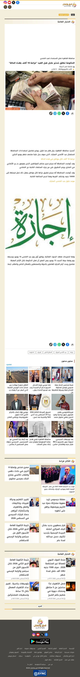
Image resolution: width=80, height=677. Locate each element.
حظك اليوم (48, 659)
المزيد (40, 606)
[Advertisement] (40, 40)
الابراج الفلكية (58, 659)
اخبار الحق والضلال (68, 656)
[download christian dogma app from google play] (40, 641)
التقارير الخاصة (52, 648)
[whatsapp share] (59, 113)
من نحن (50, 664)
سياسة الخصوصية (40, 664)
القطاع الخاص (48, 352)
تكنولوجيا (28, 656)
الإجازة (39, 352)
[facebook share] (67, 113)
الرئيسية (71, 648)
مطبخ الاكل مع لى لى (40, 656)
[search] (5, 7)
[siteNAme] (70, 5)
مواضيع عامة (38, 652)
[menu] (10, 7)
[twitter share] (63, 113)
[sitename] (40, 624)
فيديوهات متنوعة (30, 648)
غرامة (71, 352)
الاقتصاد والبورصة (26, 652)
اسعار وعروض (12, 656)
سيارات (20, 656)
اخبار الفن (19, 648)
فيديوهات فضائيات (55, 656)
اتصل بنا (29, 664)
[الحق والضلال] (73, 15)
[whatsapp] (50, 113)
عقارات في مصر (69, 659)
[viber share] (55, 113)
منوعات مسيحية (69, 652)
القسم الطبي (42, 648)
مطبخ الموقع (48, 652)
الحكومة (31, 352)
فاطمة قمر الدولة (66, 66)
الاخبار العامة (63, 15)
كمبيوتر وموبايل (14, 652)
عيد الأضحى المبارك (61, 352)
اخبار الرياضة (58, 652)
